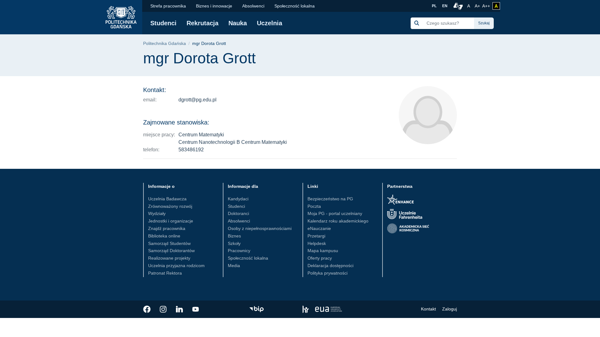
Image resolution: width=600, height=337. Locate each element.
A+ (478, 5)
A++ (486, 5)
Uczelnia (269, 23)
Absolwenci (253, 5)
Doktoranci (238, 213)
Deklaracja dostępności (330, 265)
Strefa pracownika (168, 5)
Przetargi (316, 235)
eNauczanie (319, 228)
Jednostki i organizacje (170, 220)
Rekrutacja (202, 23)
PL (434, 6)
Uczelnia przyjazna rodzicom (176, 265)
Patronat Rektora (165, 273)
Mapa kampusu (323, 250)
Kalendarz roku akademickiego (338, 220)
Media (234, 265)
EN (445, 6)
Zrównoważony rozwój (170, 206)
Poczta (314, 206)
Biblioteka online (164, 235)
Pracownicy (239, 250)
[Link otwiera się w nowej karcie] (147, 309)
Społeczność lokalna (294, 5)
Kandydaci (238, 198)
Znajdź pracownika (166, 228)
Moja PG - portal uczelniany (335, 213)
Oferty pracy (320, 258)
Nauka (237, 23)
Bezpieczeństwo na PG (330, 198)
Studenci (163, 23)
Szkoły (234, 243)
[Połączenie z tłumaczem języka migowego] (457, 6)
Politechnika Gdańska (164, 43)
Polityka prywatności (328, 273)
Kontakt (428, 308)
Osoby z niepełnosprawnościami (260, 228)
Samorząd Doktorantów (171, 250)
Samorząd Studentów (169, 243)
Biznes (234, 235)
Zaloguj (449, 308)
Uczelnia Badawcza (167, 198)
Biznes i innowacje (214, 5)
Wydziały (157, 213)
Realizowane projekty (169, 258)
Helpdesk (317, 243)
